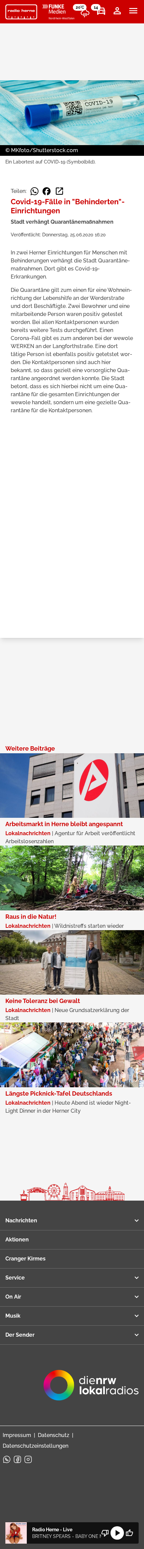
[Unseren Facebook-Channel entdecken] (17, 1459)
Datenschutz (53, 1435)
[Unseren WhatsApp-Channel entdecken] (7, 1459)
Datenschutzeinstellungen (35, 1446)
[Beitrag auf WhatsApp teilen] (34, 191)
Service (15, 1278)
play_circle (117, 1533)
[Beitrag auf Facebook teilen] (47, 191)
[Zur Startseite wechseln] (21, 12)
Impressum (17, 1435)
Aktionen (17, 1239)
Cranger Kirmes (25, 1258)
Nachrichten (21, 1220)
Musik (12, 1316)
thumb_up (129, 1533)
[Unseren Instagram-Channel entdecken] (28, 1459)
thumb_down (105, 1533)
